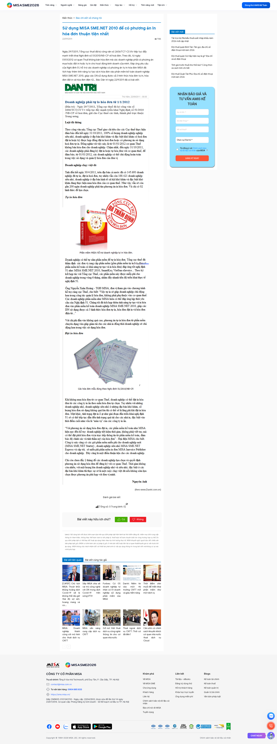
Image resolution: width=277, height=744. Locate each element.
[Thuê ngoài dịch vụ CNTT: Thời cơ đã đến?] (132, 617)
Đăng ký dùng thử (183, 683)
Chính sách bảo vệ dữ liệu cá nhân (193, 149)
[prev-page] (64, 647)
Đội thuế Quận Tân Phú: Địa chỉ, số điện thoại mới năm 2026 (192, 75)
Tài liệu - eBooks (182, 679)
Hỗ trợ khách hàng (183, 688)
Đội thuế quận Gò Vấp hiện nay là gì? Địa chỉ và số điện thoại (191, 57)
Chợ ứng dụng (149, 688)
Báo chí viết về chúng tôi (89, 18)
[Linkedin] (159, 44)
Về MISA (146, 679)
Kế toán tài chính (211, 679)
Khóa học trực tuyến (184, 692)
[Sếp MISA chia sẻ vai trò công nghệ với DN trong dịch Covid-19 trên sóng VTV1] (91, 573)
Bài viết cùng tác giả (96, 560)
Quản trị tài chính (211, 692)
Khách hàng (148, 692)
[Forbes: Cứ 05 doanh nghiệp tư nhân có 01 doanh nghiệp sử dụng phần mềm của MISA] (111, 573)
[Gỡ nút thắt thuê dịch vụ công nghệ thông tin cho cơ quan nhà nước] (111, 617)
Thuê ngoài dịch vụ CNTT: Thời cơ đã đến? (132, 631)
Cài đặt (93, 5)
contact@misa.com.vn (61, 684)
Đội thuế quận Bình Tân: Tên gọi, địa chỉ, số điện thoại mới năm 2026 (191, 48)
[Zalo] (66, 726)
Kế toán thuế (210, 683)
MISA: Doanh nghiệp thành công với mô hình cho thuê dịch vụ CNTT (71, 634)
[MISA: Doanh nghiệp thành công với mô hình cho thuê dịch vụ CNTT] (71, 617)
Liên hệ (146, 696)
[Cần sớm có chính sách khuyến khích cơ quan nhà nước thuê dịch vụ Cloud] (152, 617)
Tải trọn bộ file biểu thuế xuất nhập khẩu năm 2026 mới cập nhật (192, 39)
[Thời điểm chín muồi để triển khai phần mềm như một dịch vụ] (152, 573)
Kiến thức (67, 18)
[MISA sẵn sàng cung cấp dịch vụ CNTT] (91, 617)
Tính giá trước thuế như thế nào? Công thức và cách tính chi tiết (191, 66)
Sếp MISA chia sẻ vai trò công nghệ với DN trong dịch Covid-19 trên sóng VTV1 (91, 589)
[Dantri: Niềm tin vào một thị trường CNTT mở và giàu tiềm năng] (132, 573)
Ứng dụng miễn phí (184, 696)
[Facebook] (155, 44)
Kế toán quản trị (211, 688)
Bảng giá (82, 5)
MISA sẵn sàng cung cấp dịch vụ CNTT (91, 631)
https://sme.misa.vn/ (60, 694)
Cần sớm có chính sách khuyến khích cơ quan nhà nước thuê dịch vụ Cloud (152, 634)
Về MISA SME (149, 683)
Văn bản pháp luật (212, 696)
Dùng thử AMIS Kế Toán (256, 5)
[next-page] (69, 647)
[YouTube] (58, 726)
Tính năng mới (147, 5)
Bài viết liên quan (73, 560)
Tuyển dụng (148, 712)
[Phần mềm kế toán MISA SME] (24, 5)
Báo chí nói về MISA (152, 707)
